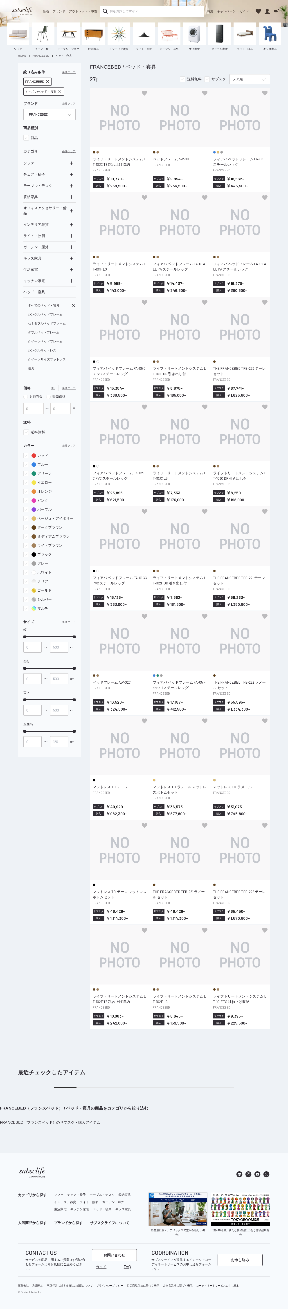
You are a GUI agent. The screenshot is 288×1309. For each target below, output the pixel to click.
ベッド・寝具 (102, 1209)
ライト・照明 (89, 1202)
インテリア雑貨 (65, 1202)
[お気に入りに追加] (144, 93)
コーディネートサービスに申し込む (217, 1285)
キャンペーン (226, 11)
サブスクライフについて (110, 1223)
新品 (34, 138)
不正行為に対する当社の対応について (70, 1285)
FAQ (127, 1267)
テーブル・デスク (102, 1195)
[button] (37, 82)
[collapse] (71, 292)
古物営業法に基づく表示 (178, 1285)
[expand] (71, 163)
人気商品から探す (32, 1223)
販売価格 (58, 396)
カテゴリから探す (32, 1195)
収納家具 (124, 1195)
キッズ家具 (123, 1209)
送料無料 (38, 432)
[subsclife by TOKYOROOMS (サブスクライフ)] (22, 11)
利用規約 (37, 1285)
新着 (46, 11)
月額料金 (36, 396)
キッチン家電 (79, 1209)
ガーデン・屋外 (113, 1202)
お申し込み (240, 1260)
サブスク (219, 79)
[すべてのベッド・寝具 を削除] (73, 305)
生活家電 (60, 1209)
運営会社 (23, 1285)
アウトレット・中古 (83, 11)
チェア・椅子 (76, 1195)
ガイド (244, 11)
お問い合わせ (114, 1255)
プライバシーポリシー (109, 1285)
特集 (210, 11)
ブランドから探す (68, 1223)
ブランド (59, 11)
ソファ (58, 1195)
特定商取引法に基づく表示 (143, 1285)
